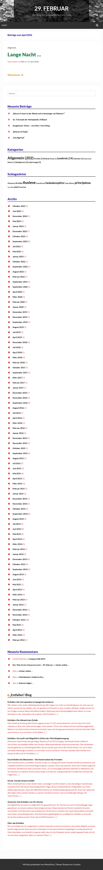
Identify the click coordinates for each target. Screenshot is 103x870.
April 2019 (17, 337)
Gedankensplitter (55, 182)
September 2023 (20, 241)
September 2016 (20, 403)
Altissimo (11, 183)
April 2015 (17, 478)
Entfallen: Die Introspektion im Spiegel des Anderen (31, 702)
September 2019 (20, 322)
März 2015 (17, 483)
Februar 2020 (19, 302)
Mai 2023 (17, 251)
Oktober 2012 (19, 620)
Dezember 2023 (20, 231)
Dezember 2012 (20, 609)
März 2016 (17, 423)
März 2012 (17, 635)
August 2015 (18, 458)
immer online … (62, 665)
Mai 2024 (17, 221)
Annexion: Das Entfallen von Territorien (25, 802)
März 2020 (17, 297)
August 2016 (18, 408)
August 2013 (18, 574)
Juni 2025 (17, 211)
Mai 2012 (17, 625)
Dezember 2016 (20, 392)
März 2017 (17, 377)
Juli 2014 (16, 524)
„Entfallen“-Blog (21, 695)
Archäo (38, 159)
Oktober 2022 (19, 261)
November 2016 (20, 398)
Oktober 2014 (19, 509)
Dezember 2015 (20, 438)
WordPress (49, 864)
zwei (16, 187)
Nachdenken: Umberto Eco (31, 677)
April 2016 (17, 418)
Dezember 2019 (20, 312)
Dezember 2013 (20, 559)
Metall (11, 162)
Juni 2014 (17, 529)
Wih (22, 62)
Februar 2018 (19, 362)
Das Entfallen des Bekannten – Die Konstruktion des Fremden (35, 759)
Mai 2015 (17, 473)
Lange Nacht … (24, 54)
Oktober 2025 (19, 206)
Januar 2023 (18, 256)
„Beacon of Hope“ (20, 131)
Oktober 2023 (19, 236)
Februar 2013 (19, 599)
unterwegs (34, 162)
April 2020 (17, 292)
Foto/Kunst (40, 183)
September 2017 (20, 372)
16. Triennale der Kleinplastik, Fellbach (30, 119)
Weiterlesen (16, 75)
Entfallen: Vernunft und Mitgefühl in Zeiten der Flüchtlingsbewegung (38, 738)
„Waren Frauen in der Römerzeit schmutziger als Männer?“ (39, 113)
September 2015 (20, 453)
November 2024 (20, 216)
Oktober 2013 (19, 564)
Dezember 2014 (20, 498)
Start (4, 25)
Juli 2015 (16, 463)
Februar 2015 (19, 488)
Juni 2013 (17, 579)
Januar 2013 (18, 604)
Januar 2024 (18, 226)
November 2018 (20, 342)
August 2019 (18, 327)
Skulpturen (21, 162)
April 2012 (17, 630)
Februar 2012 (19, 640)
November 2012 (20, 614)
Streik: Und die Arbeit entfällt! (21, 780)
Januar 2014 (18, 554)
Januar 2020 (18, 307)
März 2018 (17, 357)
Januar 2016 (18, 433)
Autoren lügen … (26, 683)
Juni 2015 (17, 468)
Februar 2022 (19, 276)
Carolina (76, 864)
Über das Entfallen (16, 823)
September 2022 (20, 266)
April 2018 (17, 352)
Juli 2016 (16, 413)
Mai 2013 (17, 584)
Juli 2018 (16, 347)
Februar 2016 (19, 428)
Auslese (29, 182)
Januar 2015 (18, 493)
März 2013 (17, 594)
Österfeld (22, 187)
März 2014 (17, 544)
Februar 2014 (19, 549)
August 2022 (18, 271)
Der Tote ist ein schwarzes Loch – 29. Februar (33, 665)
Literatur (78, 159)
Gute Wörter (69, 183)
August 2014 (18, 519)
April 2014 (17, 539)
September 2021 (20, 281)
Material (87, 159)
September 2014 (20, 514)
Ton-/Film (10, 187)
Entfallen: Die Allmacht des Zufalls (23, 720)
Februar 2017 (19, 382)
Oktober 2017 (19, 367)
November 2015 (20, 443)
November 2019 (20, 317)
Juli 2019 (16, 332)
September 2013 (20, 569)
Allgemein (12, 47)
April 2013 (17, 589)
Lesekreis (65, 158)
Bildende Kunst (50, 159)
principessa (83, 183)
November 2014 (20, 503)
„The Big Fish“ (18, 137)
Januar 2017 (18, 387)
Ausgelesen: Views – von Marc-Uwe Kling (31, 125)
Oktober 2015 (19, 448)
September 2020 (20, 287)
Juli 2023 (16, 246)
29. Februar (51, 8)
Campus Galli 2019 (37, 659)
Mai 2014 (17, 534)
